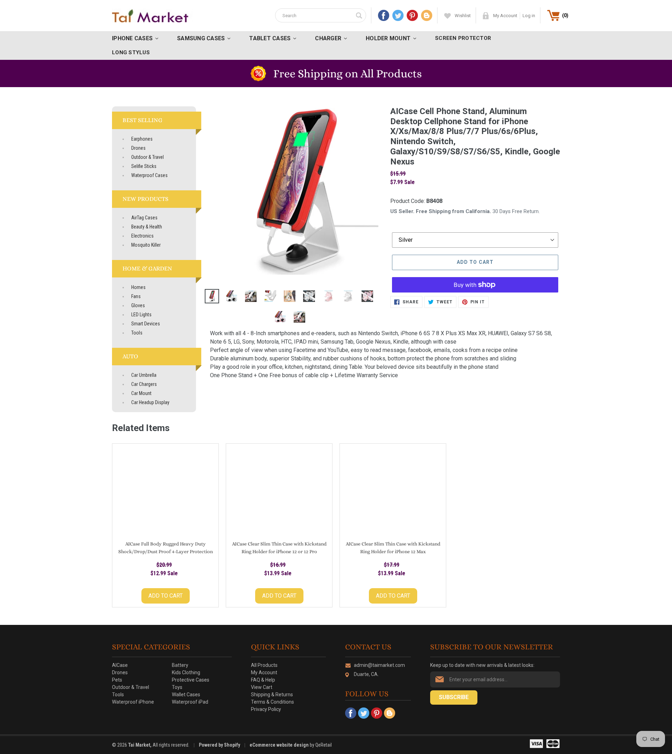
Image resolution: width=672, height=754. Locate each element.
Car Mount (141, 393)
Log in (529, 15)
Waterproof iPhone (133, 702)
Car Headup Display (150, 402)
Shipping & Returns (272, 694)
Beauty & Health (146, 227)
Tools (136, 333)
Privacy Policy (266, 709)
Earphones (142, 139)
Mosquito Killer (146, 245)
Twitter (398, 15)
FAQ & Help (263, 680)
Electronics (142, 236)
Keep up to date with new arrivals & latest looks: (482, 665)
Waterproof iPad (190, 702)
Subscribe (454, 697)
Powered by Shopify (219, 745)
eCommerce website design (280, 745)
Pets (117, 680)
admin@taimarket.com (379, 665)
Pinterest (412, 15)
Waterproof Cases (149, 175)
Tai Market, (140, 745)
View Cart (261, 687)
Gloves (138, 305)
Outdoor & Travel (147, 157)
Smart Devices (145, 323)
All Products (264, 665)
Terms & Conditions (272, 702)
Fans (136, 296)
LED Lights (141, 314)
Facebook (383, 15)
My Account (505, 15)
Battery (180, 665)
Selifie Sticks (143, 166)
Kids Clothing (186, 672)
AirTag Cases (144, 217)
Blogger (426, 15)
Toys (177, 687)
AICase (120, 665)
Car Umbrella (143, 375)
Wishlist (463, 15)
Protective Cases (190, 680)
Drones (138, 148)
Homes (138, 287)
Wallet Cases (186, 694)
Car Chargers (144, 384)
